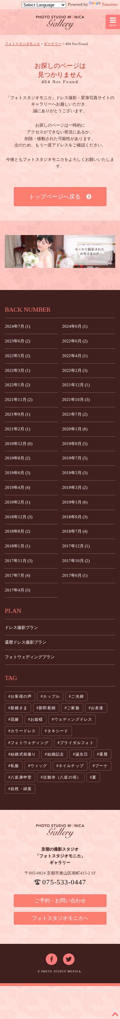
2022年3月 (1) (17, 370)
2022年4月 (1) (74, 355)
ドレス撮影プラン (21, 627)
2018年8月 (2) (17, 531)
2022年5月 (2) (17, 355)
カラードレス (23, 731)
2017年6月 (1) (74, 575)
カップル (51, 696)
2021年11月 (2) (18, 399)
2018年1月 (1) (17, 546)
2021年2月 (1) (17, 429)
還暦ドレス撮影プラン (25, 642)
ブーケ (101, 766)
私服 (15, 766)
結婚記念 (55, 754)
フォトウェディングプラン (30, 657)
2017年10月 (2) (76, 560)
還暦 (103, 754)
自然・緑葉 (21, 789)
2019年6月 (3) (17, 472)
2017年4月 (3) (17, 590)
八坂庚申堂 (21, 777)
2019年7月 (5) (74, 458)
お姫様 (36, 719)
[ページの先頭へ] (115, 1014)
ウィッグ (38, 766)
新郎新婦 (47, 708)
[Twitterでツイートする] (69, 956)
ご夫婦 (77, 696)
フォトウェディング (30, 743)
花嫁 (15, 719)
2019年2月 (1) (17, 502)
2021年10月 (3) (76, 399)
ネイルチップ (71, 766)
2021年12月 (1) (76, 384)
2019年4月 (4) (17, 487)
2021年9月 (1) (17, 414)
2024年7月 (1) (17, 326)
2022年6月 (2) (74, 341)
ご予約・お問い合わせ (60, 900)
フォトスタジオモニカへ (60, 918)
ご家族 (73, 708)
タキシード (57, 731)
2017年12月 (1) (76, 546)
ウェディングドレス (73, 719)
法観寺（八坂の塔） (62, 777)
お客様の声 (21, 696)
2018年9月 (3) (74, 516)
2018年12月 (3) (18, 516)
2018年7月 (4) (74, 531)
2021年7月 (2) (74, 414)
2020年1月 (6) (74, 429)
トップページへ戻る (57, 196)
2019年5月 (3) (74, 472)
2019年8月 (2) (17, 458)
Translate (110, 4)
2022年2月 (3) (74, 370)
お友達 (97, 708)
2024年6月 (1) (74, 326)
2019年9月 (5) (74, 443)
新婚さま (19, 708)
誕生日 (82, 754)
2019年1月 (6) (74, 502)
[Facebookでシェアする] (51, 956)
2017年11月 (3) (18, 560)
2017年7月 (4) (17, 575)
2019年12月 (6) (18, 443)
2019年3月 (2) (74, 487)
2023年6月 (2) (17, 341)
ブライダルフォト (77, 743)
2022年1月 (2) (17, 384)
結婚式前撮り (23, 754)
